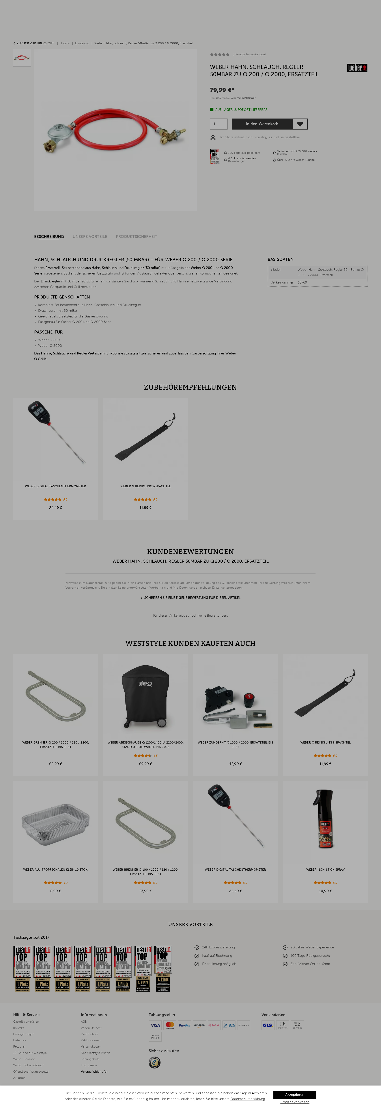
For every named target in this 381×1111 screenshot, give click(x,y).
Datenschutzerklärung (247, 1099)
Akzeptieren (294, 1095)
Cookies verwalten (295, 1102)
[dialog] (190, 1098)
